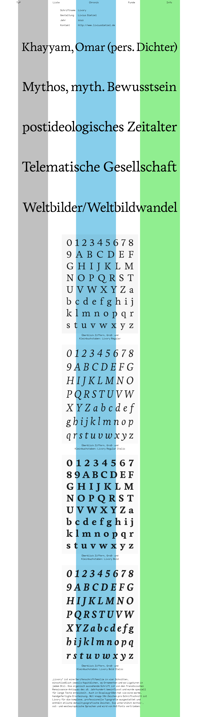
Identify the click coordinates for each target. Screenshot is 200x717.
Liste (56, 2)
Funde (131, 2)
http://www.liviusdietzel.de (96, 25)
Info (169, 2)
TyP (18, 2)
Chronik (94, 2)
